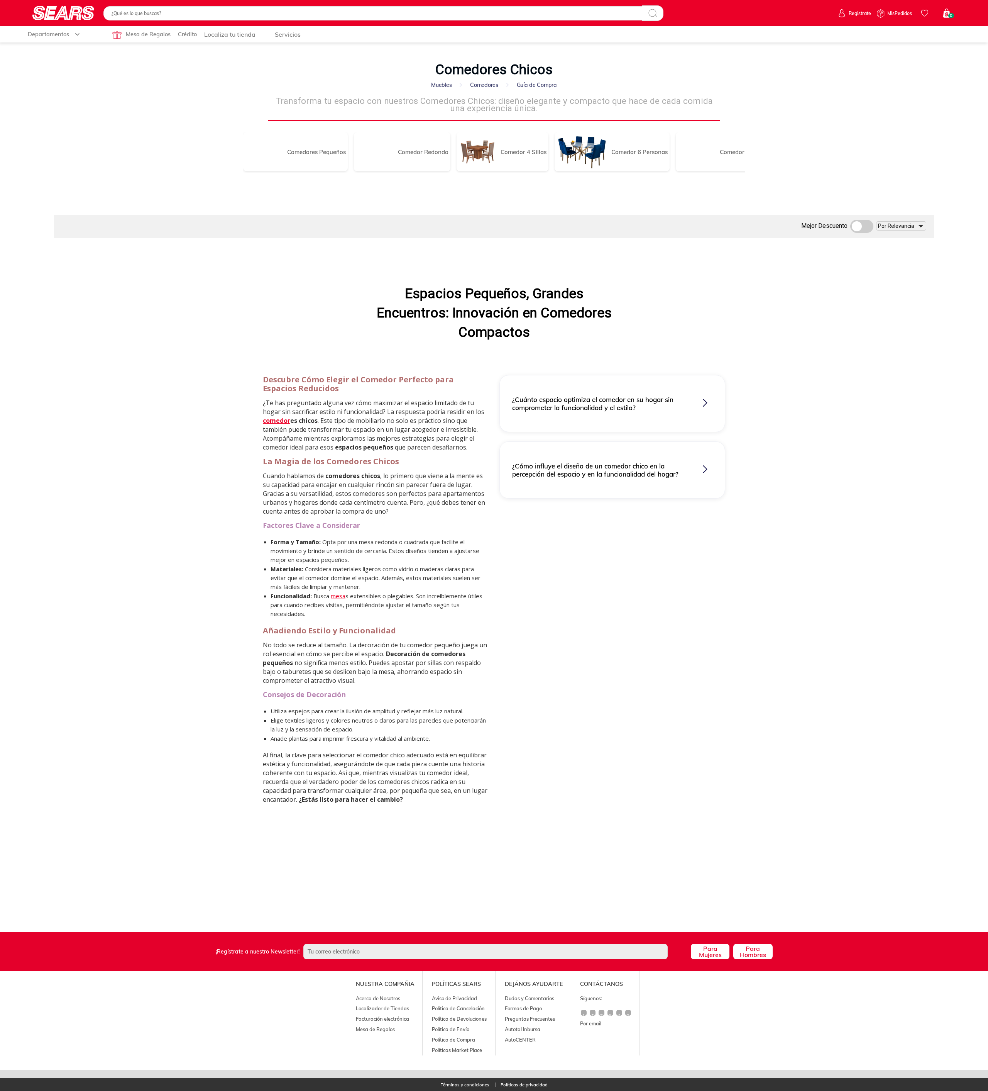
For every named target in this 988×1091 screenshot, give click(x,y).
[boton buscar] (652, 13)
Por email (590, 1023)
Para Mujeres (710, 952)
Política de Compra (453, 1040)
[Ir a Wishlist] (926, 13)
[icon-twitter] (593, 1015)
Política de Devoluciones (459, 1019)
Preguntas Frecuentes (530, 1019)
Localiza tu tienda (229, 34)
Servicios (288, 34)
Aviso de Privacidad (454, 998)
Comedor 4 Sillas (523, 152)
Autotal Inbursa (522, 1029)
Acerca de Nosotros (378, 998)
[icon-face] (584, 1015)
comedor (276, 420)
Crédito (187, 34)
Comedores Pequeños (316, 152)
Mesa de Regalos (148, 34)
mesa (338, 596)
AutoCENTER (520, 1040)
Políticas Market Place (457, 1050)
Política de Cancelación (458, 1008)
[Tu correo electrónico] (495, 951)
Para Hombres (753, 952)
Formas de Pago (523, 1008)
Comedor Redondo (423, 152)
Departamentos (48, 34)
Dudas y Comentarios (529, 998)
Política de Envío (450, 1029)
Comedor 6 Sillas (743, 152)
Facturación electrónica (382, 1019)
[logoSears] (63, 13)
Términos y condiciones (465, 1085)
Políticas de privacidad (524, 1085)
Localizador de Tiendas (382, 1008)
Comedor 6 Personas (639, 152)
